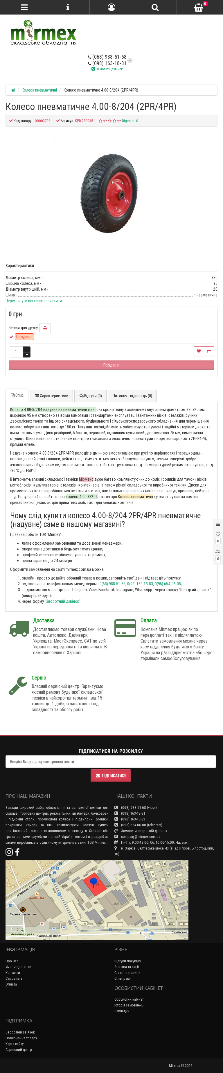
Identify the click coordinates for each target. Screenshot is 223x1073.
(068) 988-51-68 (109, 56)
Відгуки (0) (93, 395)
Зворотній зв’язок (20, 1032)
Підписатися (114, 775)
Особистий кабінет (129, 999)
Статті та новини (127, 972)
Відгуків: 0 (130, 120)
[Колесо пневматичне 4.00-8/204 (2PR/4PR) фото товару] (111, 192)
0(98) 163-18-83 (140, 583)
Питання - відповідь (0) (132, 395)
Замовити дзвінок (109, 69)
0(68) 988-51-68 (112, 583)
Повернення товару (21, 1038)
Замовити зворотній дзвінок (143, 830)
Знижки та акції (126, 966)
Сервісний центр (19, 1049)
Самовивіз (14, 978)
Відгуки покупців (127, 960)
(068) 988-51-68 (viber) (138, 807)
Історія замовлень (128, 1005)
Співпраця (122, 978)
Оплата (11, 984)
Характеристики (54, 395)
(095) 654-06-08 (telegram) (141, 824)
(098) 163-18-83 (132, 819)
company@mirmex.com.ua (140, 836)
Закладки (122, 1010)
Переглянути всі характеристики (34, 300)
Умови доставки (18, 966)
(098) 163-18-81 (109, 63)
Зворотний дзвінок (62, 601)
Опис (19, 395)
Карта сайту (15, 1043)
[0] (199, 7)
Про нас (12, 960)
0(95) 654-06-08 (168, 583)
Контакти (13, 972)
